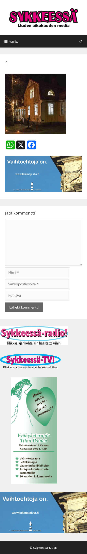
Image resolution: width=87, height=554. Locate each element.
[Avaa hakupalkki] (81, 41)
